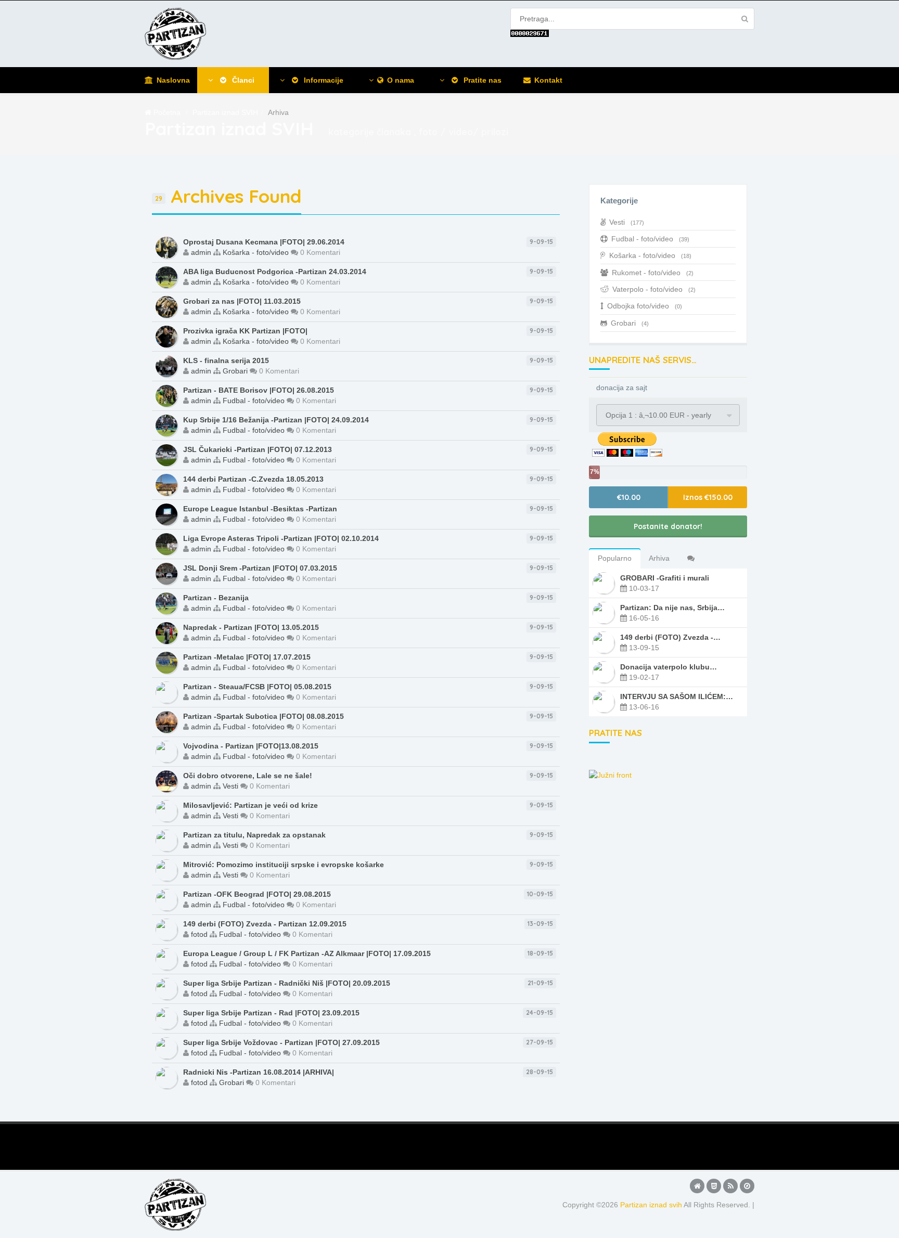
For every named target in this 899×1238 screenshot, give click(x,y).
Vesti (230, 786)
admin (201, 252)
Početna (167, 112)
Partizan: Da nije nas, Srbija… (672, 607)
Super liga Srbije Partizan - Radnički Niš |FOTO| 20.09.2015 (286, 983)
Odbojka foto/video (644, 306)
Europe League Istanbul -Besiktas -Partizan (260, 509)
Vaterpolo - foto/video (654, 289)
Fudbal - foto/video (254, 400)
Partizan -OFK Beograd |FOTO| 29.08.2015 (257, 894)
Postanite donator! (668, 526)
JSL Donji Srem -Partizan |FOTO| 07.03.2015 (260, 568)
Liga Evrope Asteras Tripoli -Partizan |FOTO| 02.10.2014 (281, 538)
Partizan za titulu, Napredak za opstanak (254, 835)
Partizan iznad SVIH (225, 112)
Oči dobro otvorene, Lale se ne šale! (247, 775)
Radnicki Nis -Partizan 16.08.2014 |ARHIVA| (258, 1072)
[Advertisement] (326, 1144)
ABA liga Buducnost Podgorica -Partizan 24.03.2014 (274, 271)
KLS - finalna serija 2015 (226, 360)
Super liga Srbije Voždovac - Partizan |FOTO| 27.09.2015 (281, 1042)
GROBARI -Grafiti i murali (664, 578)
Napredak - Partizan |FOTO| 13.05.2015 (251, 627)
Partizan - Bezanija (216, 598)
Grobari (235, 371)
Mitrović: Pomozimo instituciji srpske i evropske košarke (283, 864)
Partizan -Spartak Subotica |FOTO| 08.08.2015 (263, 716)
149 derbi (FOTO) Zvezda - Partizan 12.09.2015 (264, 924)
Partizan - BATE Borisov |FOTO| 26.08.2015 (258, 390)
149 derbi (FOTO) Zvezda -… (670, 637)
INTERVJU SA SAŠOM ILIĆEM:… (676, 696)
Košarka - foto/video (256, 252)
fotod (199, 934)
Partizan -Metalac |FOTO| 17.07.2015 (247, 657)
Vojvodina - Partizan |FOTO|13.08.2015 (250, 746)
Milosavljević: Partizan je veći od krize (250, 805)
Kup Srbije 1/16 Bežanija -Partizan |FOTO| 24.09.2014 (276, 420)
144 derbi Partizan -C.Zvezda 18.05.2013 (253, 479)
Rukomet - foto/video (652, 272)
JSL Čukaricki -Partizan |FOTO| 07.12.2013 (257, 449)
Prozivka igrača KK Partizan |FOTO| (245, 331)
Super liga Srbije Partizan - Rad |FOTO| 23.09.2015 (271, 1013)
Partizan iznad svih (651, 1205)
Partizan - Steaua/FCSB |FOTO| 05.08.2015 (257, 686)
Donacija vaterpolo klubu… (668, 667)
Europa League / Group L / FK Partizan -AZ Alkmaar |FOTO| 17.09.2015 (307, 953)
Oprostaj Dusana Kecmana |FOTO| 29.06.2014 (263, 242)
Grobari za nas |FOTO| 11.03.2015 (242, 301)
